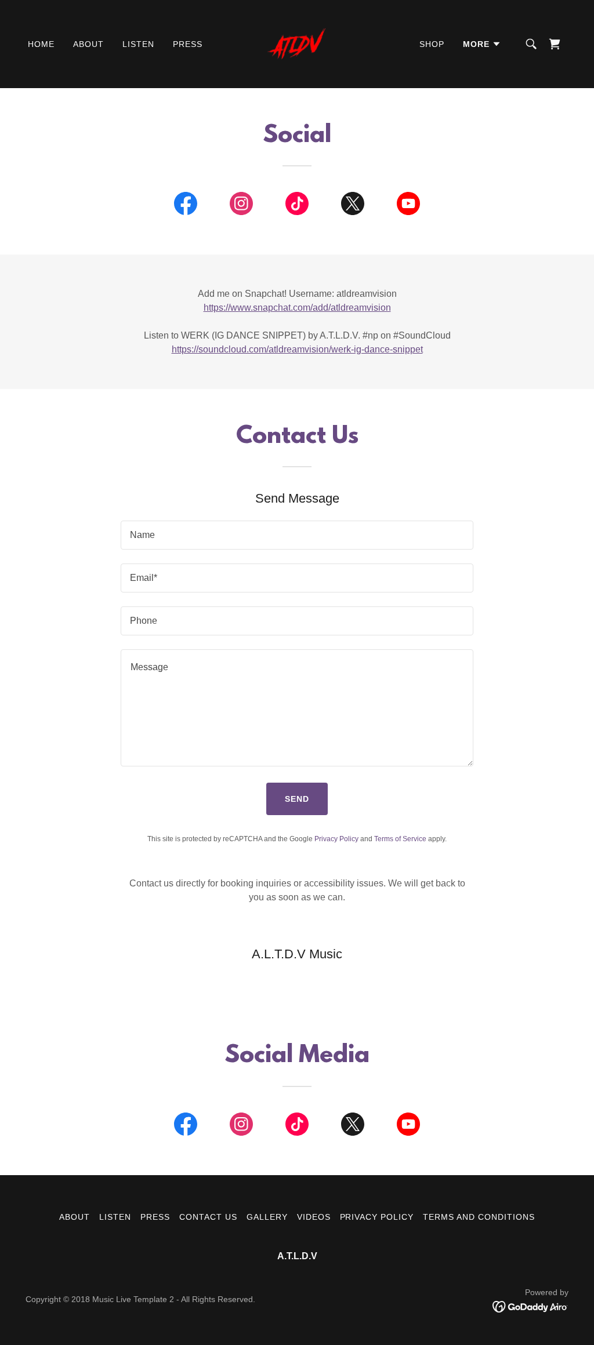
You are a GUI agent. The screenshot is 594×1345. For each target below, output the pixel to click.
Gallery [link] (267, 1217)
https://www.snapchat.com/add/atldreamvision (297, 307)
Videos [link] (314, 1217)
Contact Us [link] (208, 1217)
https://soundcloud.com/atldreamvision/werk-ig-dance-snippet (297, 349)
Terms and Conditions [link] (479, 1217)
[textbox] (297, 535)
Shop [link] (431, 44)
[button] (482, 44)
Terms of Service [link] (400, 839)
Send (297, 799)
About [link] (88, 44)
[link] (297, 43)
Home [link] (41, 44)
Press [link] (187, 44)
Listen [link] (138, 44)
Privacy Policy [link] (336, 839)
